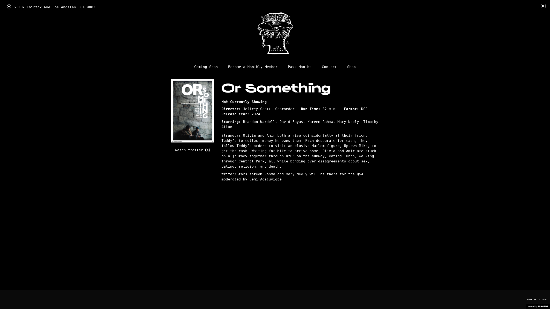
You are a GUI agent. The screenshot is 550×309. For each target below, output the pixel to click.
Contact (329, 67)
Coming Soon (206, 67)
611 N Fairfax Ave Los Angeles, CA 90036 (56, 7)
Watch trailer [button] (189, 150)
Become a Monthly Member (253, 67)
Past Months (300, 67)
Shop (351, 67)
